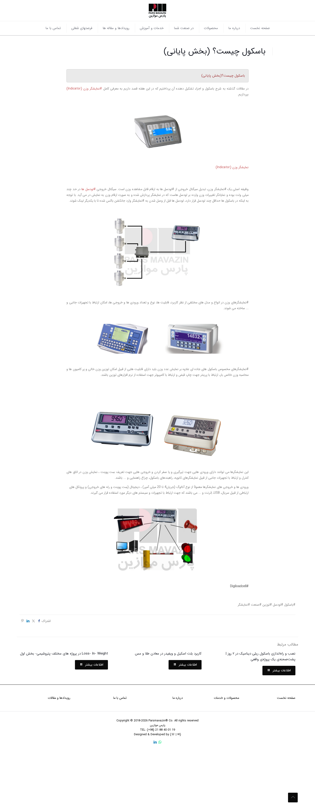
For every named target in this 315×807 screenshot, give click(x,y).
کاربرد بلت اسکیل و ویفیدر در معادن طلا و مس (168, 653)
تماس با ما (120, 697)
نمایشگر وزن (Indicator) (232, 167)
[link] (157, 131)
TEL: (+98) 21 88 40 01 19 (157, 730)
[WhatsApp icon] (160, 742)
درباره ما (177, 697)
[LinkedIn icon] (155, 742)
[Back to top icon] (293, 797)
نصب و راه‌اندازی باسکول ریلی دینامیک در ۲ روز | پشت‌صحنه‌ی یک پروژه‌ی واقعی (260, 656)
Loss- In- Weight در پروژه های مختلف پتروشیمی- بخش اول (64, 653)
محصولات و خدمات (226, 697)
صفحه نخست (286, 697)
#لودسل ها (88, 189)
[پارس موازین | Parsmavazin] (157, 10)
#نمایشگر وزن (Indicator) (84, 88)
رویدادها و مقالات (59, 697)
